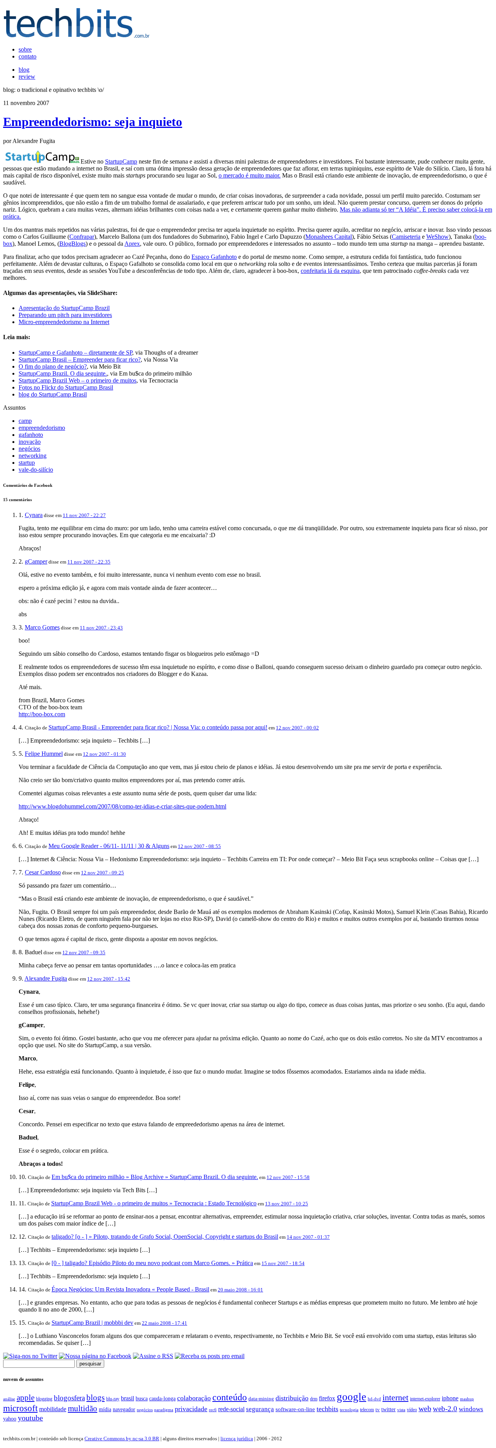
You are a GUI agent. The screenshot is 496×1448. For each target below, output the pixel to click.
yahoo (9, 1418)
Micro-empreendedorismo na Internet (64, 322)
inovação (30, 441)
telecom (367, 1409)
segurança (260, 1409)
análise (9, 1398)
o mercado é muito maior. (250, 175)
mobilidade (52, 1409)
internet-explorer (425, 1398)
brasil (127, 1398)
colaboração (194, 1398)
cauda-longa (162, 1398)
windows (471, 1409)
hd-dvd (374, 1398)
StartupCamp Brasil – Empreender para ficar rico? (80, 359)
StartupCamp (121, 161)
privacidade (191, 1409)
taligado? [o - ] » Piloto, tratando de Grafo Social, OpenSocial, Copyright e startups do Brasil (165, 1236)
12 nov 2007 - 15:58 (288, 1177)
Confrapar (81, 236)
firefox (327, 1398)
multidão (82, 1408)
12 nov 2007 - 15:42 (108, 979)
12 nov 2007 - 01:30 (104, 754)
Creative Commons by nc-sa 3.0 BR (121, 1438)
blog (24, 69)
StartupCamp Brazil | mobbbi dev (92, 1322)
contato (27, 56)
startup (27, 462)
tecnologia (349, 1409)
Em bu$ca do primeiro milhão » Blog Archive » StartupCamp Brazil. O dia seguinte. (155, 1177)
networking (32, 455)
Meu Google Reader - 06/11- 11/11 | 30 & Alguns (108, 846)
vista (401, 1409)
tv (377, 1409)
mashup (467, 1398)
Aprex (132, 243)
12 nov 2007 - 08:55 (199, 846)
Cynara (34, 515)
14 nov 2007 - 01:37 (308, 1237)
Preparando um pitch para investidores (65, 315)
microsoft (20, 1408)
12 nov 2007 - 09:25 (102, 873)
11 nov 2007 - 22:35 (88, 562)
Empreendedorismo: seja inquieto (92, 122)
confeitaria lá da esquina (330, 270)
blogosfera (69, 1398)
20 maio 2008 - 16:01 (240, 1290)
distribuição (292, 1398)
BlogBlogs (72, 243)
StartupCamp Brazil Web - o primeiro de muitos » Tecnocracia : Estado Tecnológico (154, 1203)
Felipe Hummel (44, 753)
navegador (124, 1409)
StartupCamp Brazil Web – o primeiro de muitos (77, 380)
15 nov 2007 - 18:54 (283, 1263)
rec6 (213, 1409)
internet (395, 1397)
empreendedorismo (42, 427)
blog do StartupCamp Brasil (53, 394)
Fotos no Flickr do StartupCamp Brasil (66, 387)
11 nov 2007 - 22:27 (84, 515)
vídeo (412, 1409)
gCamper (36, 561)
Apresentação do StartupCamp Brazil (64, 308)
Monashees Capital (328, 236)
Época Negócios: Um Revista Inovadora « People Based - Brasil (130, 1289)
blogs (95, 1397)
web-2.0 (445, 1409)
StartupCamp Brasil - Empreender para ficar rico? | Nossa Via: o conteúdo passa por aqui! (157, 727)
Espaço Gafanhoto (214, 256)
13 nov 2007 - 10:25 (286, 1204)
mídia (105, 1409)
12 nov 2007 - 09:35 (83, 952)
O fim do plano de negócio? (53, 366)
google (351, 1397)
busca (142, 1398)
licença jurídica (236, 1438)
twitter (388, 1409)
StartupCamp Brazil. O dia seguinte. (63, 373)
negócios (29, 448)
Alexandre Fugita (45, 978)
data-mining (261, 1398)
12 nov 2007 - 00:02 (297, 728)
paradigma (163, 1409)
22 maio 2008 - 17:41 (164, 1323)
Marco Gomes (42, 627)
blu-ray (112, 1398)
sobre (25, 49)
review (27, 76)
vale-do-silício (36, 469)
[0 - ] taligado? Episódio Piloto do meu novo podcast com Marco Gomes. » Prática (152, 1263)
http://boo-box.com (42, 714)
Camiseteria (406, 236)
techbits (327, 1409)
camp (25, 420)
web (424, 1408)
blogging (44, 1398)
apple (25, 1397)
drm (313, 1398)
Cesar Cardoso (43, 872)
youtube (30, 1418)
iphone (450, 1398)
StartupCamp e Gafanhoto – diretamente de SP (75, 352)
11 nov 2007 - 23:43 (101, 628)
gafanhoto (31, 434)
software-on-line (295, 1409)
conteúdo (229, 1397)
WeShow (437, 236)
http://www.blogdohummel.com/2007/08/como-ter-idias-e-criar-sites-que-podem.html (122, 806)
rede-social (231, 1409)
